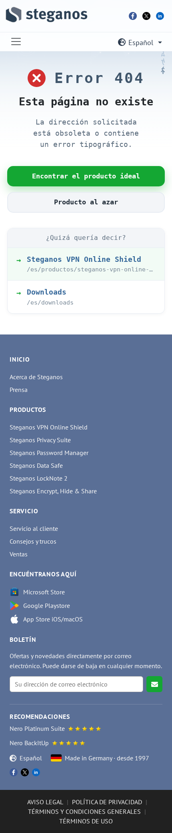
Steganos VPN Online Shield (49, 427)
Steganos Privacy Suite (40, 440)
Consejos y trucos (33, 541)
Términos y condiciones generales (84, 811)
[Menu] (16, 41)
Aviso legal (45, 802)
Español (140, 42)
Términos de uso (86, 821)
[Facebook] (133, 16)
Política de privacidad (107, 802)
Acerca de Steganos (36, 377)
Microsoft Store (44, 592)
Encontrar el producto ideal (86, 176)
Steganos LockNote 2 (39, 478)
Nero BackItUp (29, 743)
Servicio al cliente (34, 528)
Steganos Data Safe (36, 465)
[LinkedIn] (160, 16)
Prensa (19, 390)
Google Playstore (46, 605)
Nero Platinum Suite (37, 728)
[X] (146, 16)
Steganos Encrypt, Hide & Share (53, 491)
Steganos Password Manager (49, 453)
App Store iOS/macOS (53, 619)
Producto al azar (86, 202)
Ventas (19, 554)
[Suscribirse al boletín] (154, 684)
